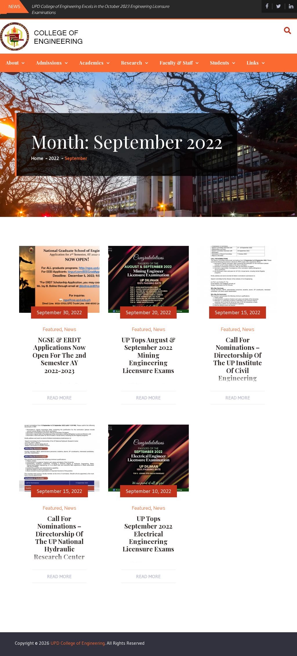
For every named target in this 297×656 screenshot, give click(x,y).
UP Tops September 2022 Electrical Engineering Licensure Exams (148, 533)
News (70, 329)
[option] (107, 9)
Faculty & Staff (176, 63)
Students (219, 63)
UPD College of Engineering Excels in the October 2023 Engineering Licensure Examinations (100, 9)
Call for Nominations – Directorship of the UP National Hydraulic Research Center (59, 537)
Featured (52, 329)
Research (131, 63)
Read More (59, 398)
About (12, 63)
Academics (91, 63)
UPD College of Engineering (77, 643)
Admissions (49, 63)
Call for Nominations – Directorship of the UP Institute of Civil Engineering (237, 358)
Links (253, 63)
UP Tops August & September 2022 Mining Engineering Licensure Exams (148, 355)
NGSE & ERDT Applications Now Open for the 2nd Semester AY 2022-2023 (59, 355)
